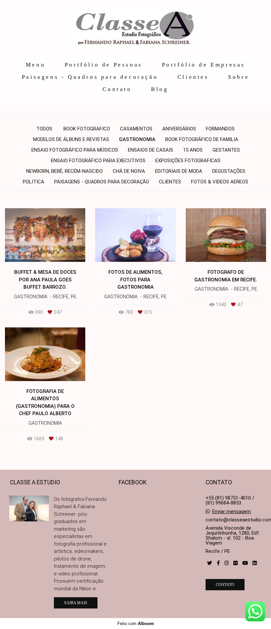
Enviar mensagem (231, 511)
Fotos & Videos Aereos (219, 181)
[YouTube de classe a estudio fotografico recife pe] (245, 563)
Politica (33, 181)
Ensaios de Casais (150, 150)
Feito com (135, 623)
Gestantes (226, 150)
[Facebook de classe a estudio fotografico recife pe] (218, 563)
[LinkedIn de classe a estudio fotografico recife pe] (254, 563)
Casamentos (136, 128)
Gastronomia (137, 139)
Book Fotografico (86, 128)
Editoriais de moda (178, 171)
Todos (44, 128)
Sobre (238, 77)
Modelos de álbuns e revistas (71, 139)
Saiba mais (75, 603)
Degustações (228, 171)
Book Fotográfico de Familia (201, 139)
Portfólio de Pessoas (103, 65)
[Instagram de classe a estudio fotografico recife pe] (226, 563)
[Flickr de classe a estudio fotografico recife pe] (235, 563)
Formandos (220, 128)
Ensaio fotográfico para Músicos (74, 150)
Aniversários (179, 128)
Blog (159, 89)
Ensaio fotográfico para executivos (98, 160)
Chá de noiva (129, 171)
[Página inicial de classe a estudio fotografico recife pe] (135, 28)
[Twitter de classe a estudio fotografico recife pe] (209, 563)
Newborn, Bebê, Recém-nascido (64, 171)
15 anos (193, 150)
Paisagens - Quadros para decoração (90, 77)
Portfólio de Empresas (204, 65)
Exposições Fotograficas (187, 160)
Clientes (193, 77)
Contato (117, 89)
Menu (35, 65)
